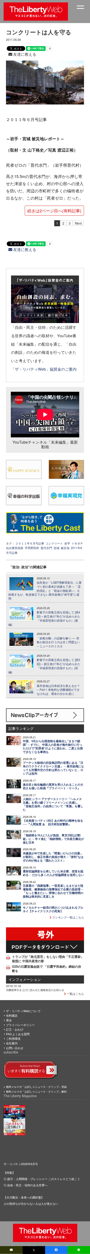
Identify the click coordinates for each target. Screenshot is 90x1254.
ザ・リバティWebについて (23, 1011)
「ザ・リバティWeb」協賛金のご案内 (44, 369)
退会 (9, 1020)
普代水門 (46, 548)
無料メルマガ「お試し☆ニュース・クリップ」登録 (36, 1087)
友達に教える (24, 54)
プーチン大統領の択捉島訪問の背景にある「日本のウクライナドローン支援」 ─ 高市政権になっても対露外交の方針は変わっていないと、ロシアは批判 (53, 768)
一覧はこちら (75, 993)
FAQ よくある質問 (18, 1034)
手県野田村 (32, 548)
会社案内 (12, 1043)
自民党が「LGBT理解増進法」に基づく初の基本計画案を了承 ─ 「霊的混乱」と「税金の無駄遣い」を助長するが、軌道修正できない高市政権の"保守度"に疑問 (45, 590)
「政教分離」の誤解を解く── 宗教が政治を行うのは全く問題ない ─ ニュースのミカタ (58, 642)
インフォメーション (24, 979)
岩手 (67, 543)
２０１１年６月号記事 (29, 543)
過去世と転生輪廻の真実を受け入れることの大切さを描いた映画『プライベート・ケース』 (53, 786)
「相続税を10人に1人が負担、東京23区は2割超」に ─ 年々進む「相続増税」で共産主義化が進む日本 (53, 838)
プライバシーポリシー (20, 1025)
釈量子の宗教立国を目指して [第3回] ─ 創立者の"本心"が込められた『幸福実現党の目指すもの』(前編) (44, 666)
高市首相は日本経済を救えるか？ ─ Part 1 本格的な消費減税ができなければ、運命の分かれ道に (58, 690)
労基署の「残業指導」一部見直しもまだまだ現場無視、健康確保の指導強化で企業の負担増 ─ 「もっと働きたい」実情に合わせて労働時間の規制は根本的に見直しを (53, 891)
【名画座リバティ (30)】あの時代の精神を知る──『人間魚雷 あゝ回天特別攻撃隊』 (53, 822)
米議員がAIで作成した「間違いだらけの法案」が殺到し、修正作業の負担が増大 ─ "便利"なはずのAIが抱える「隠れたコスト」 (53, 857)
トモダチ (77, 543)
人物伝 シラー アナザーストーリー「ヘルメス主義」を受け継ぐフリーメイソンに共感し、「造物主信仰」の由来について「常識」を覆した (53, 804)
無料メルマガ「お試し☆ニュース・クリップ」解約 (36, 1091)
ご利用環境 (13, 1038)
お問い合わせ (14, 1048)
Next (78, 223)
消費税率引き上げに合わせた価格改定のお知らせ (35, 990)
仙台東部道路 (14, 548)
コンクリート (54, 543)
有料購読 (12, 1015)
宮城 (56, 548)
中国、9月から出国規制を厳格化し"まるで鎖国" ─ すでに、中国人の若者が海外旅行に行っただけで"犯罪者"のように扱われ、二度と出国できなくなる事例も (53, 746)
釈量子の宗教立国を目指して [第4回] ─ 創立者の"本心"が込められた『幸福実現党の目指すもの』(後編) (44, 618)
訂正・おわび (14, 1029)
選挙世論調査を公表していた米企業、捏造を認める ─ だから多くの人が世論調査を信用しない (53, 873)
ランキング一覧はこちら (68, 917)
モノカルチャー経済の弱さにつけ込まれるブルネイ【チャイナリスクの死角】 (53, 909)
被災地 (65, 548)
